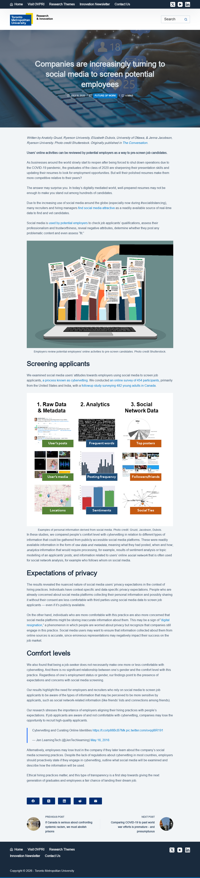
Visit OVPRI (36, 4)
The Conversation (134, 142)
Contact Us (122, 4)
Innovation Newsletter (95, 4)
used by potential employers (68, 223)
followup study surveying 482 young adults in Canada (119, 385)
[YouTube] (180, 4)
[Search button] (186, 19)
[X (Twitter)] (172, 4)
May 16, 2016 (100, 740)
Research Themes (62, 4)
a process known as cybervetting (65, 380)
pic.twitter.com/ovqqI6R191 (144, 730)
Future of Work (105, 95)
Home (18, 4)
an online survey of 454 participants (134, 380)
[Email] (95, 801)
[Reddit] (80, 801)
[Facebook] (33, 801)
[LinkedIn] (187, 4)
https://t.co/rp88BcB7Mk (109, 730)
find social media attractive (96, 208)
